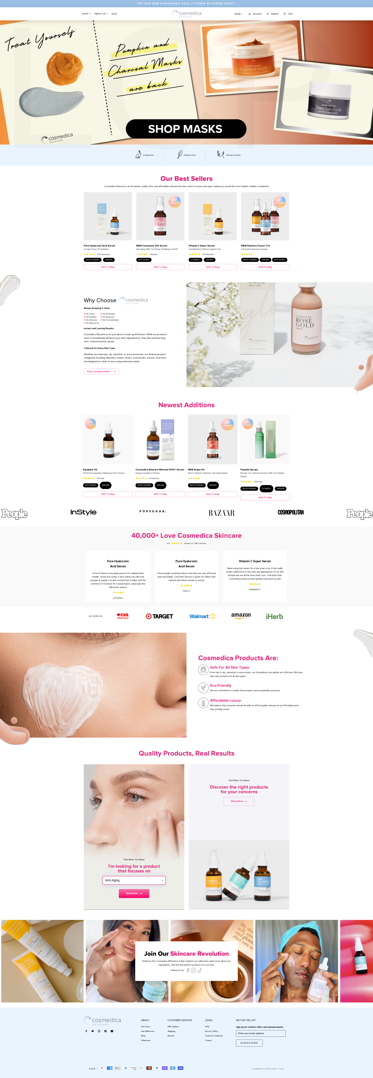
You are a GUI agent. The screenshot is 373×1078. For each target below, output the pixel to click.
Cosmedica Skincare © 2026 (268, 1069)
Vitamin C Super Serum (202, 245)
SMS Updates (173, 1026)
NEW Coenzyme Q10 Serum (151, 245)
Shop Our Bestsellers (98, 371)
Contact (208, 1040)
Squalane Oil (90, 469)
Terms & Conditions (214, 1036)
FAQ (207, 1026)
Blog (143, 1036)
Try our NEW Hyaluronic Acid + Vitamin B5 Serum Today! (186, 3)
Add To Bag (107, 267)
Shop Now (132, 893)
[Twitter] (93, 1031)
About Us (100, 14)
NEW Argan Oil (196, 469)
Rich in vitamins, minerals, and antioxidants (208, 473)
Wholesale (146, 1040)
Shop (85, 14)
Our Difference (147, 1031)
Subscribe (249, 1043)
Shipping (171, 1031)
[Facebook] (86, 1031)
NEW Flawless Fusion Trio (255, 245)
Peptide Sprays (249, 469)
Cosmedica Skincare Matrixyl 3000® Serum (160, 469)
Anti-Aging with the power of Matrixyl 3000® (156, 249)
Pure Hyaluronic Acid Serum (99, 245)
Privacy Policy (211, 1031)
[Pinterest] (105, 1031)
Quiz (114, 16)
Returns (171, 1036)
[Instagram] (99, 1031)
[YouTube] (112, 1031)
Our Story (145, 1026)
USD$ (237, 14)
